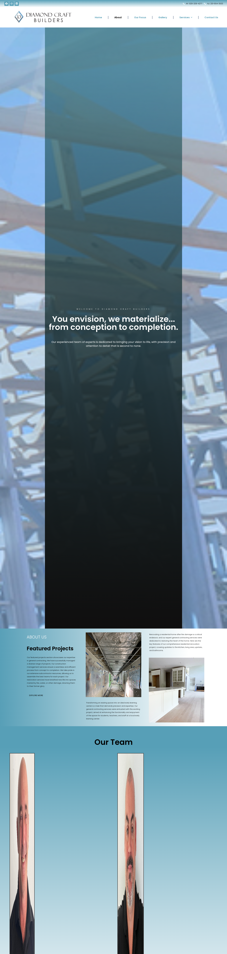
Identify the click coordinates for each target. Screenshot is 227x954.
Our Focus (140, 17)
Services (184, 17)
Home (98, 17)
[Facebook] (6, 4)
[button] (36, 695)
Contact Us (211, 17)
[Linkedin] (17, 4)
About (118, 17)
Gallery (162, 17)
